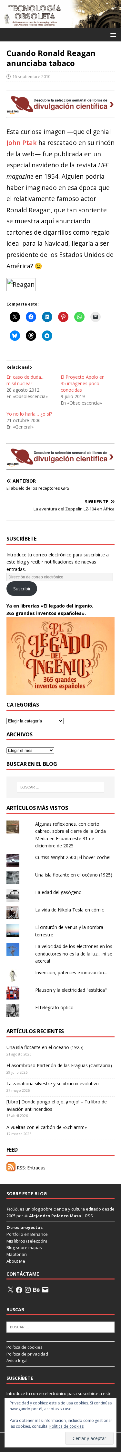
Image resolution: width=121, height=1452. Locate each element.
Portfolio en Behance (27, 1234)
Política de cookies (24, 1347)
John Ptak (21, 142)
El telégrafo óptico (54, 1007)
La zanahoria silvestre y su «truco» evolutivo (52, 1083)
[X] (10, 1290)
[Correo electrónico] (45, 1290)
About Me (15, 1261)
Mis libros (15, 1241)
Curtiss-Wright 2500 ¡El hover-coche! (72, 857)
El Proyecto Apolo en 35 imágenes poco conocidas (83, 383)
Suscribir (22, 589)
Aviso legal (16, 1360)
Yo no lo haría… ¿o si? (29, 414)
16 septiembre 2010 (31, 76)
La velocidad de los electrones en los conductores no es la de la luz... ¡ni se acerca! (73, 953)
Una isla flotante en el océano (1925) (73, 875)
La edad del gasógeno (58, 892)
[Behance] (36, 1290)
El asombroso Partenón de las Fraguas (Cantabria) (59, 1065)
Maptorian (16, 1254)
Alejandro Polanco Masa (55, 1216)
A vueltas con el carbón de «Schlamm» (46, 1127)
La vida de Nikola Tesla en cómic (69, 910)
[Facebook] (19, 1290)
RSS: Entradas (30, 1168)
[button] (112, 34)
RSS (89, 1216)
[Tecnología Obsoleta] (60, 24)
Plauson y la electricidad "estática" (71, 990)
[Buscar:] (60, 787)
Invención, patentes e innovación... (71, 972)
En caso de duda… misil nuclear (25, 380)
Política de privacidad (27, 1354)
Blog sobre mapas (24, 1247)
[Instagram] (28, 1290)
